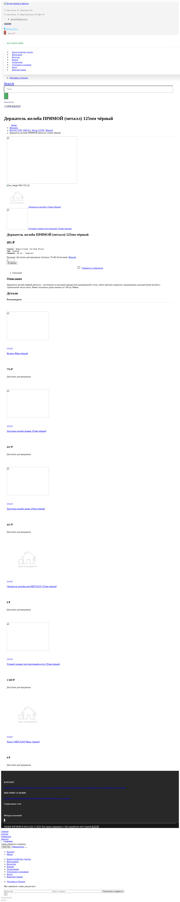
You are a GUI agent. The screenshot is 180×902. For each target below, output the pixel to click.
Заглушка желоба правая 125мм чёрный (26, 431)
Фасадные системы (45, 788)
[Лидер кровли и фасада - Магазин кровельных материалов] (16, 3)
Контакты (14, 798)
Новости (66, 798)
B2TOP (95, 826)
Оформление (18, 847)
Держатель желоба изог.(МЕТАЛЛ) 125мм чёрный (32, 586)
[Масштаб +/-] (11, 897)
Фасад (10, 874)
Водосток (83, 788)
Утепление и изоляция (21, 65)
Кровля (10, 866)
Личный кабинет (25, 798)
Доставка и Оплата (19, 78)
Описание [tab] (17, 273)
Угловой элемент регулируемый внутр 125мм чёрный (33, 664)
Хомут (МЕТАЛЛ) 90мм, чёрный (23, 741)
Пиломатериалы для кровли (98, 788)
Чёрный (72, 257)
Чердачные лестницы (117, 788)
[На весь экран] (8, 897)
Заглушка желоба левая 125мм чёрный (26, 508)
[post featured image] (90, 326)
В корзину (12, 263)
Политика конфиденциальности (44, 798)
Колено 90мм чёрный (17, 353)
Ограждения (13, 869)
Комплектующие (19, 70)
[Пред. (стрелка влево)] (2, 900)
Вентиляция (12, 861)
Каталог (7, 798)
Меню (10, 854)
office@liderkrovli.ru (19, 19)
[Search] (6, 96)
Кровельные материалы (13, 788)
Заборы (56, 788)
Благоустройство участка (19, 859)
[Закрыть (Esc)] (2, 897)
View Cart (6, 847)
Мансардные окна (30, 788)
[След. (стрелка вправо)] (5, 900)
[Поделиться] (5, 897)
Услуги (60, 798)
